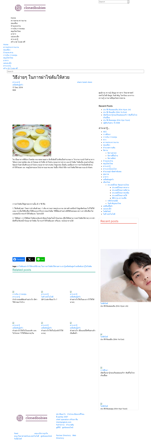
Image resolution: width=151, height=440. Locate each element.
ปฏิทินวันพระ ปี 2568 (111, 123)
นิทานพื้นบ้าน (113, 155)
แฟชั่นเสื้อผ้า (108, 206)
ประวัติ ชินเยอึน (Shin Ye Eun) (115, 112)
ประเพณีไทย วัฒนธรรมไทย (118, 185)
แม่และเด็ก (107, 209)
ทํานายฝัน (70, 425)
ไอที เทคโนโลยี (109, 214)
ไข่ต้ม (89, 266)
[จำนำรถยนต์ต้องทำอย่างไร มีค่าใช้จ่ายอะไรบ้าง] (25, 282)
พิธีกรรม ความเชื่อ (119, 198)
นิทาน (105, 150)
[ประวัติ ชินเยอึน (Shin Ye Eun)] (118, 321)
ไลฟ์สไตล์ (107, 211)
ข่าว (104, 140)
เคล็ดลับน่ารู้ (80, 266)
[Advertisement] (53, 107)
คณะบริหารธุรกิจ (41, 433)
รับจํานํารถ (60, 425)
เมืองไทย (106, 182)
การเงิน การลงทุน (110, 137)
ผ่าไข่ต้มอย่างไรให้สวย (26, 266)
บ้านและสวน (108, 161)
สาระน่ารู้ (61, 266)
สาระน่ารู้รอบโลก (110, 169)
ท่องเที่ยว (106, 145)
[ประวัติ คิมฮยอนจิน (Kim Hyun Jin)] (118, 263)
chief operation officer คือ (67, 419)
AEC (105, 132)
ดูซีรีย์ (58, 427)
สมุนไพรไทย (108, 163)
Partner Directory (63, 435)
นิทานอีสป (112, 158)
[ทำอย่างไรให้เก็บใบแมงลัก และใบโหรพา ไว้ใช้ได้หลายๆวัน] (25, 313)
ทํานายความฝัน (109, 147)
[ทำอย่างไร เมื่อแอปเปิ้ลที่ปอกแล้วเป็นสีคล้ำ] (82, 313)
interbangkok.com (63, 422)
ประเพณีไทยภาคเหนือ (120, 193)
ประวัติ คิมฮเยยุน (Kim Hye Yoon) (116, 120)
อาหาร (105, 177)
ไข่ (86, 266)
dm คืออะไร (61, 414)
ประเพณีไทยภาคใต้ (119, 195)
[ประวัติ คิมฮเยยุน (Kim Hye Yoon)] (118, 391)
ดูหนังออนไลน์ (46, 436)
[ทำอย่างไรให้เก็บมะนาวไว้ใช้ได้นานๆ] (82, 282)
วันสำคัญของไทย (114, 203)
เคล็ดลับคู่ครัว (70, 266)
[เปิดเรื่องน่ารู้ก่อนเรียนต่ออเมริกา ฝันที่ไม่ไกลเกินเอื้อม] (118, 355)
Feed (16, 433)
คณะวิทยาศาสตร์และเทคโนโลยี (26, 436)
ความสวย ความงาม (111, 142)
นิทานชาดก (112, 153)
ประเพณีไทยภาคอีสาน (120, 190)
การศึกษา (107, 134)
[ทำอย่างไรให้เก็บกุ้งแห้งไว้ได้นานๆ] (54, 313)
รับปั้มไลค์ (18, 439)
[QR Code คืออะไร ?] (54, 282)
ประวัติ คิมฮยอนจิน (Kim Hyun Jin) (117, 109)
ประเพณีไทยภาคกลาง (120, 187)
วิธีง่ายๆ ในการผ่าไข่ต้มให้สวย (46, 266)
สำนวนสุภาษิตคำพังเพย (112, 171)
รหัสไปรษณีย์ (113, 201)
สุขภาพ (106, 174)
